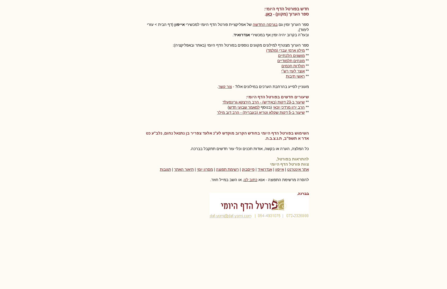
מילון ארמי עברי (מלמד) (285, 50)
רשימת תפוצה (227, 169)
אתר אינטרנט (298, 169)
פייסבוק (248, 169)
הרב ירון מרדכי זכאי (289, 107)
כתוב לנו (250, 179)
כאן (269, 14)
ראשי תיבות (295, 76)
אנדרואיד (265, 169)
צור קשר (225, 86)
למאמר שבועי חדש (244, 107)
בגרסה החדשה (265, 24)
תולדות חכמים (293, 66)
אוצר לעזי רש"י (293, 71)
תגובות (165, 169)
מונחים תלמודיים (291, 60)
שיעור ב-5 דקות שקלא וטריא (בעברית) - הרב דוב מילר (261, 112)
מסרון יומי (205, 169)
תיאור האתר (184, 169)
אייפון (279, 169)
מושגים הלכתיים (291, 55)
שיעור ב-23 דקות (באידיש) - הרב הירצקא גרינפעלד (263, 102)
